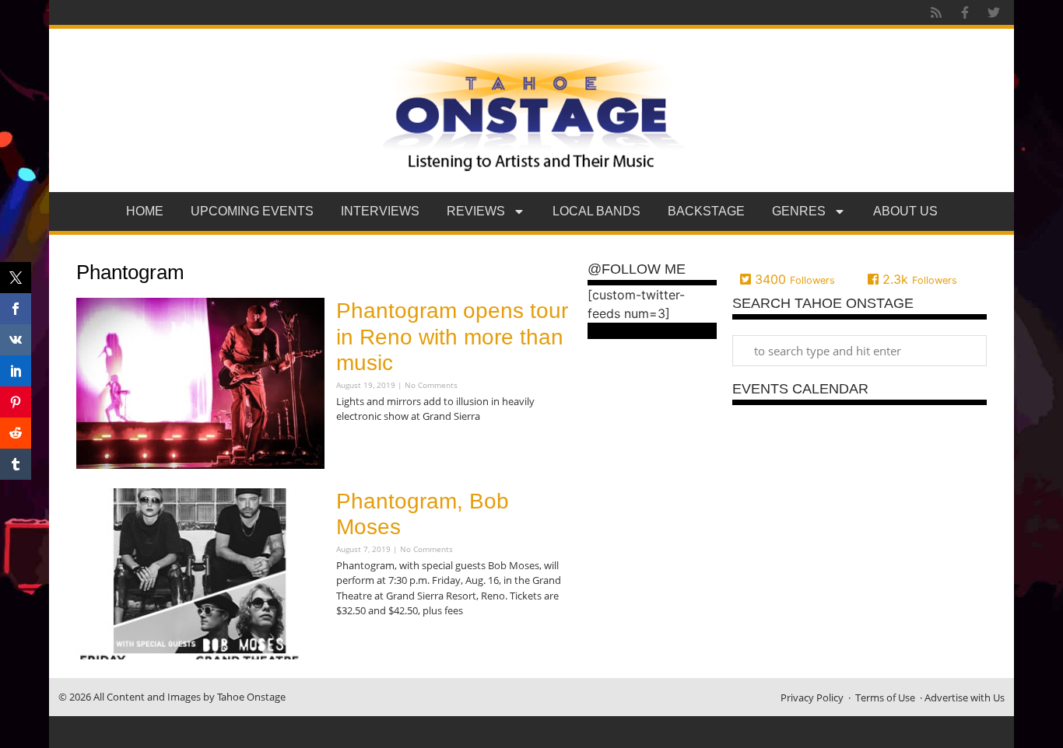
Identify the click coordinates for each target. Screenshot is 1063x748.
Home (144, 211)
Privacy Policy (812, 697)
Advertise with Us (964, 697)
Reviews (476, 211)
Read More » (363, 447)
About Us (905, 211)
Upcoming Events (252, 211)
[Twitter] (993, 12)
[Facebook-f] (964, 12)
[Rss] (936, 12)
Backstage (706, 211)
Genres (799, 211)
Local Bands (596, 211)
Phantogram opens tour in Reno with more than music (452, 337)
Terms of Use (885, 697)
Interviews (380, 211)
